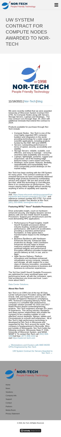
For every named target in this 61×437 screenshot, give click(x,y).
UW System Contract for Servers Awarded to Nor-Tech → (32, 352)
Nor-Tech (30, 101)
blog (39, 101)
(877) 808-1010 (28, 336)
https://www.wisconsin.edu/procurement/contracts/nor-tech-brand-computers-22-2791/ (30, 195)
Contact (9, 403)
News (8, 388)
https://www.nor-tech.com (23, 338)
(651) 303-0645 (16, 202)
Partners (9, 407)
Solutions (9, 392)
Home (8, 385)
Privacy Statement (13, 414)
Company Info (11, 396)
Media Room (11, 410)
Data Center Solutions (18, 284)
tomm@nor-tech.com (33, 202)
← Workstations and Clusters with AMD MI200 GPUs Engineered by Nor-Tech (29, 346)
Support (9, 399)
